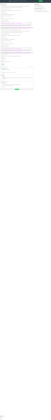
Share (6, 66)
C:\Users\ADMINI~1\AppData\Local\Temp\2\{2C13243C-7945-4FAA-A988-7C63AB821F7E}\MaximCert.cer (11, 23)
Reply (4, 80)
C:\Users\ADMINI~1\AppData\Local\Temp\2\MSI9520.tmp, (17, 25)
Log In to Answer (17, 89)
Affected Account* (1, 418)
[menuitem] (14, 1)
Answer (4, 66)
